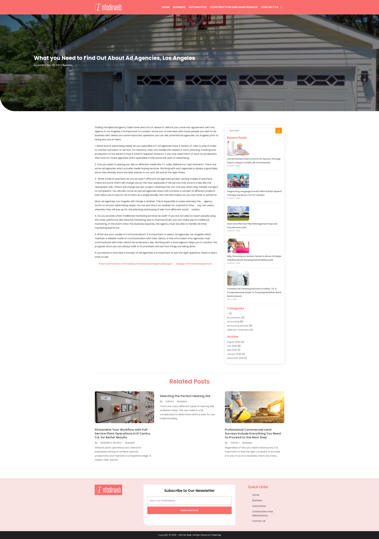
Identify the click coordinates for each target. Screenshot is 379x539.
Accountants (234, 317)
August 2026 (233, 341)
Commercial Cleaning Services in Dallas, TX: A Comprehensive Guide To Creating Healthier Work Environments (254, 292)
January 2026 (234, 354)
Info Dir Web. (185, 535)
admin (41, 65)
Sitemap (216, 535)
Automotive (198, 7)
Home (166, 7)
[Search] (278, 131)
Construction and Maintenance (234, 7)
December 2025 (235, 358)
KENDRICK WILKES (111, 442)
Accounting (233, 321)
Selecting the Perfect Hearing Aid (185, 396)
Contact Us (269, 7)
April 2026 (232, 349)
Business (179, 7)
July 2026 (232, 345)
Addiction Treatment (238, 329)
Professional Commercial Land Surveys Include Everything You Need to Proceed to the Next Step (253, 433)
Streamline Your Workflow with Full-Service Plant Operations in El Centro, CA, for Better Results (123, 433)
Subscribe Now (189, 510)
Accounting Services (237, 325)
